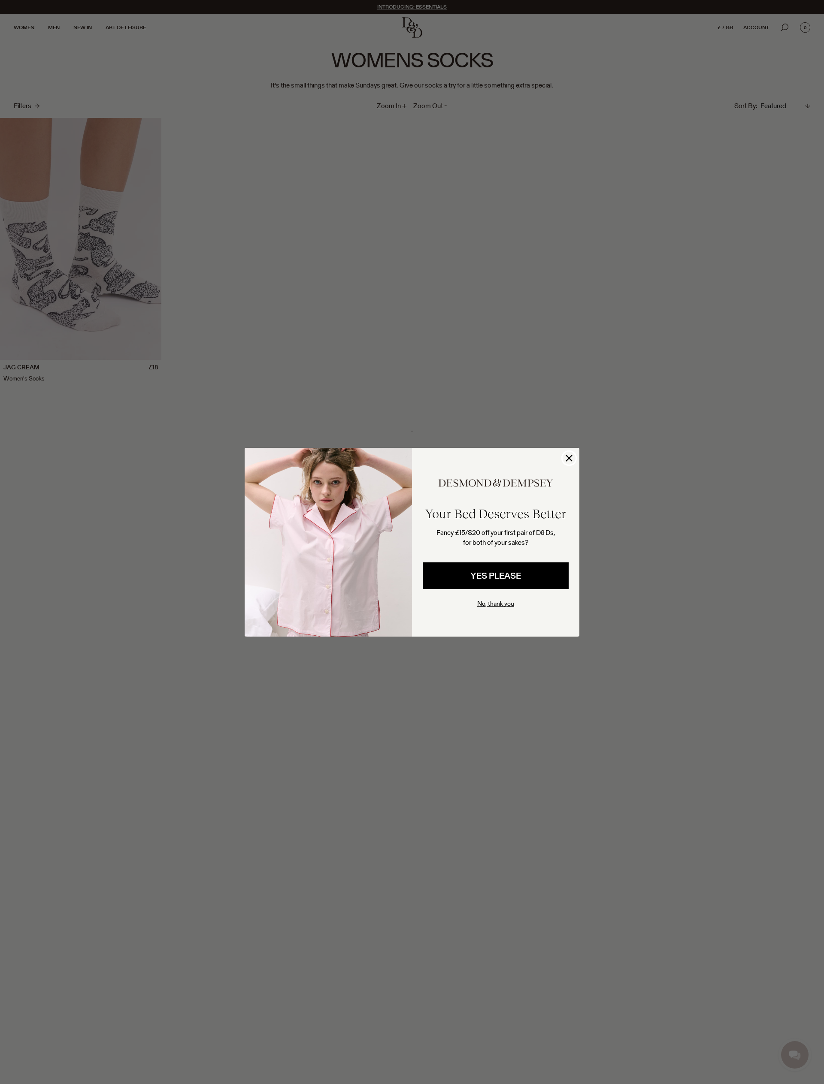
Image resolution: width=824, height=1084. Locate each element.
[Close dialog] (569, 458)
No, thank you (495, 603)
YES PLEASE (495, 576)
